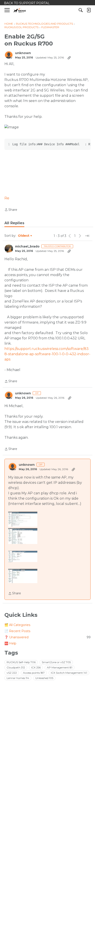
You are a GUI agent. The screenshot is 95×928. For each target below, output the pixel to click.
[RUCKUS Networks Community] (19, 10)
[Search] (81, 10)
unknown (23, 53)
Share (10, 210)
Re (6, 198)
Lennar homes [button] (18, 678)
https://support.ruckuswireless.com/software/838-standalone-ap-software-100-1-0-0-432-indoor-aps (47, 354)
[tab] (14, 223)
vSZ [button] (12, 672)
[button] (22, 519)
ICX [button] (36, 667)
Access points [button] (34, 672)
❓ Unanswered (47, 637)
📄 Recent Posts (17, 631)
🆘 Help (10, 643)
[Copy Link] (69, 58)
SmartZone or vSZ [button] (56, 662)
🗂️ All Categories (17, 625)
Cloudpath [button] (16, 667)
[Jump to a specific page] (87, 235)
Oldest (24, 236)
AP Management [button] (59, 667)
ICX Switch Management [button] (69, 672)
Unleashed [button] (44, 678)
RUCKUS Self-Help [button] (21, 662)
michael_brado (27, 246)
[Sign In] (89, 10)
